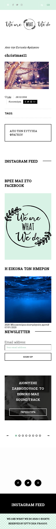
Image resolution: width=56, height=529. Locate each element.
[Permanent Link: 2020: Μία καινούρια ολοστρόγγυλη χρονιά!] (28, 322)
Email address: (15, 342)
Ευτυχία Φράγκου (27, 47)
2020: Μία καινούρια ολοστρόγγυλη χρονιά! (27, 324)
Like (9, 97)
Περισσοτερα (28, 412)
